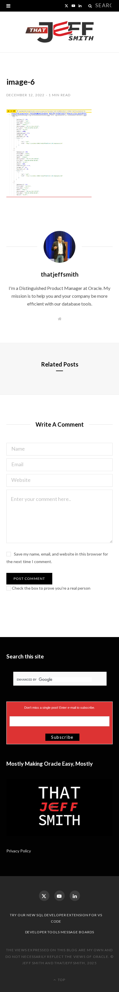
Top (61, 980)
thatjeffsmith (60, 274)
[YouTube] (59, 896)
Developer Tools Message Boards (59, 932)
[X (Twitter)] (44, 896)
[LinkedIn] (75, 896)
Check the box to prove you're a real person (50, 588)
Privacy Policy (19, 850)
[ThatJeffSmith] (59, 32)
